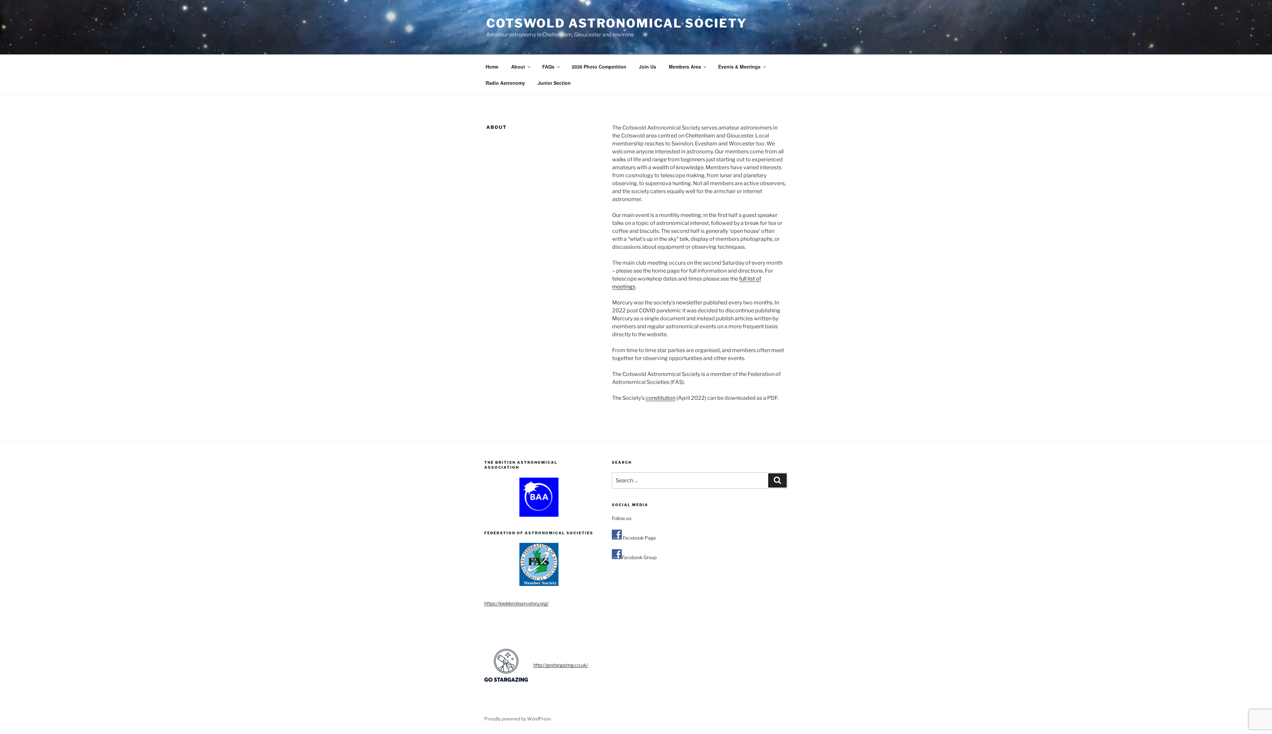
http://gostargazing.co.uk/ (560, 665)
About (518, 66)
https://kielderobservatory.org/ (516, 603)
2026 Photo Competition (599, 66)
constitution (660, 398)
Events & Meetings (739, 66)
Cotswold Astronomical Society (616, 23)
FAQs (548, 66)
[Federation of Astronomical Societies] (539, 564)
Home (492, 66)
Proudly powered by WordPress (517, 718)
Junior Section (554, 82)
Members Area (685, 66)
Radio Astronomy (505, 82)
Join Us (647, 66)
